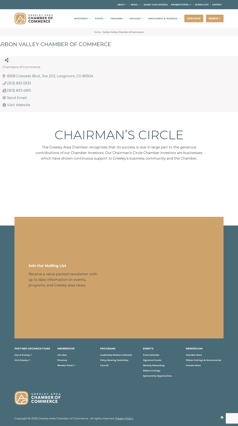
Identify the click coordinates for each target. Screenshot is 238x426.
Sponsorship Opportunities (157, 376)
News (134, 4)
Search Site (202, 4)
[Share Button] (6, 60)
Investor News (193, 365)
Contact (217, 4)
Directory (62, 360)
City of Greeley (22, 355)
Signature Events (152, 360)
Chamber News (194, 355)
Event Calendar (151, 355)
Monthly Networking (153, 365)
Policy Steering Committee (114, 360)
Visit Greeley (21, 360)
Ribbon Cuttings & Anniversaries (203, 360)
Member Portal (180, 4)
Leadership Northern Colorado (116, 355)
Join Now (62, 355)
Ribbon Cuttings (151, 370)
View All (104, 365)
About (121, 4)
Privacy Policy (124, 418)
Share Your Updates (156, 4)
